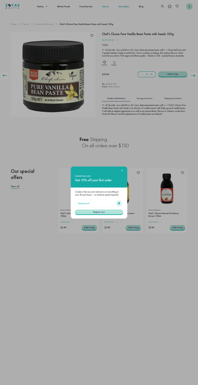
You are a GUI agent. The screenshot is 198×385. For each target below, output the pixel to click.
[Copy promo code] (119, 203)
